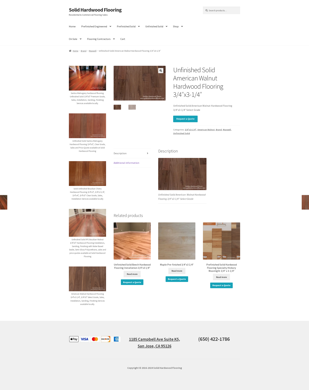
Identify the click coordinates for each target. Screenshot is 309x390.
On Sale (73, 39)
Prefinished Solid (126, 26)
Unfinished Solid (154, 26)
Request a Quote (185, 118)
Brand (83, 50)
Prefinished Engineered (94, 26)
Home (72, 26)
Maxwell (92, 50)
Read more (132, 274)
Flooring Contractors (99, 39)
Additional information (126, 162)
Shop (176, 26)
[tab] (132, 153)
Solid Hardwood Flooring (95, 10)
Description (120, 153)
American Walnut (206, 129)
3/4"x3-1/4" (190, 129)
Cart (122, 39)
